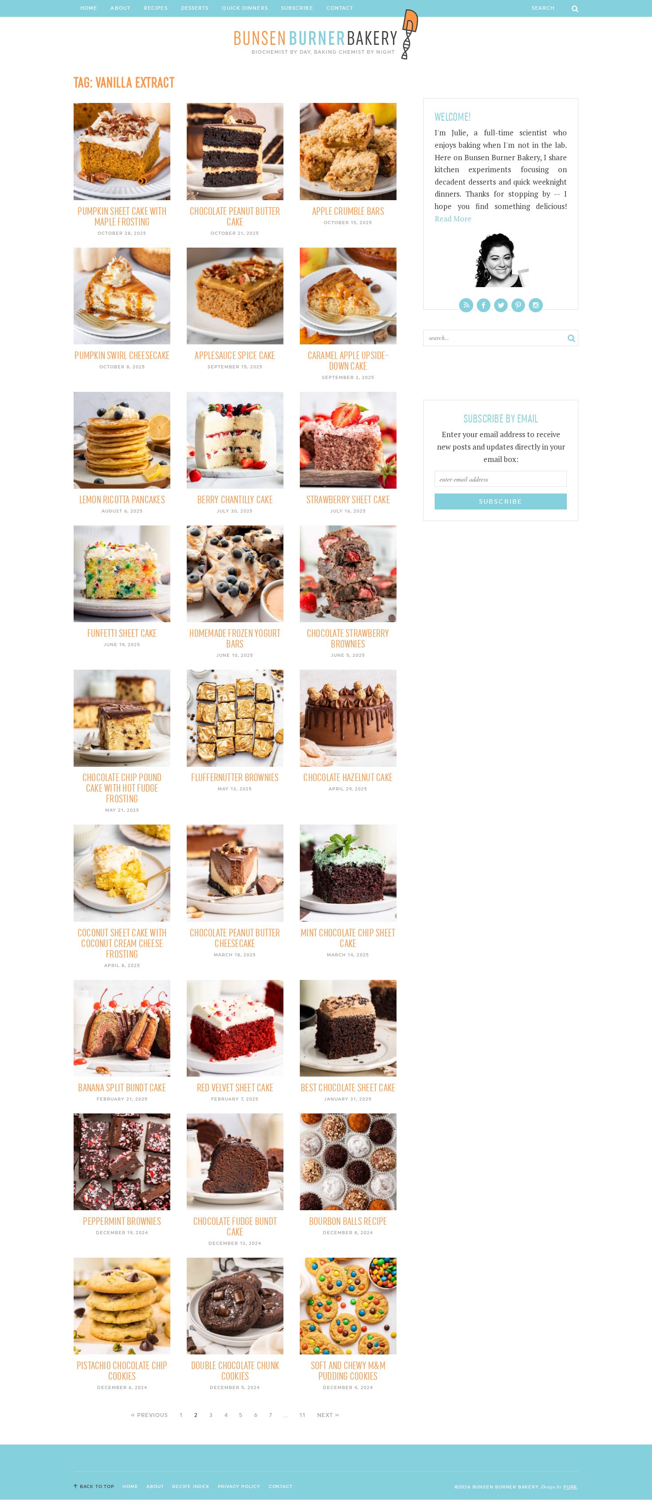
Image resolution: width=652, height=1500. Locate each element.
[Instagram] (536, 305)
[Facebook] (484, 305)
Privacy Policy (239, 1486)
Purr (570, 1486)
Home (88, 8)
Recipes (156, 8)
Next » (328, 1415)
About (120, 8)
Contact (339, 8)
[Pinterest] (518, 305)
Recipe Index (190, 1486)
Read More (453, 219)
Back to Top (97, 1486)
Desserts (195, 8)
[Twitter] (501, 305)
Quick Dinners (244, 8)
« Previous (149, 1415)
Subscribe (297, 8)
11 (302, 1415)
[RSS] (466, 305)
